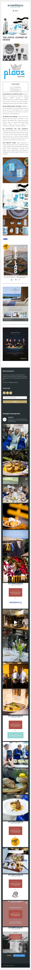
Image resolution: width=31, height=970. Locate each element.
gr (14, 382)
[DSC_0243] (15, 170)
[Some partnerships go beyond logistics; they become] (15, 596)
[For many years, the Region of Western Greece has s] (15, 834)
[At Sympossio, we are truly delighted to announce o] (15, 887)
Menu (16, 11)
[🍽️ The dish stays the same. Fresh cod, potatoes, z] (15, 702)
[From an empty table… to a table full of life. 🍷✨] (15, 649)
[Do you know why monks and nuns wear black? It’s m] (15, 569)
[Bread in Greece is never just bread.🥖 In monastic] (15, 781)
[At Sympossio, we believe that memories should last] (15, 861)
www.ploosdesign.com (15, 91)
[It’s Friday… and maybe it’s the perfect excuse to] (15, 463)
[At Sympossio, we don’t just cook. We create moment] (15, 755)
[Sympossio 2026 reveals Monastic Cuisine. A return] (15, 940)
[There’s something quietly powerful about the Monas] (15, 543)
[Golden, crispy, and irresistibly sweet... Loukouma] (15, 516)
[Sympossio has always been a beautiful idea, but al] (15, 675)
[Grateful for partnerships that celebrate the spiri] (15, 728)
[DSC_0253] (15, 26)
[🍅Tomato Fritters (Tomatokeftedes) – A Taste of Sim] (15, 808)
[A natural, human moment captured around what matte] (15, 437)
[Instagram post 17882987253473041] (15, 622)
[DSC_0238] (15, 222)
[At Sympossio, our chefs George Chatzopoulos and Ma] (15, 490)
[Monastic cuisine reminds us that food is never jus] (15, 913)
